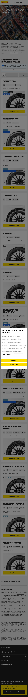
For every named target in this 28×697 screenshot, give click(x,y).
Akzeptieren (14, 364)
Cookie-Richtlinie (6, 354)
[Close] (26, 329)
